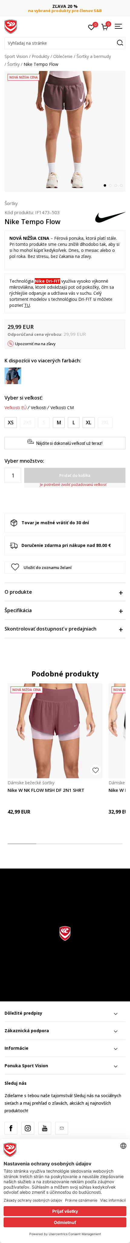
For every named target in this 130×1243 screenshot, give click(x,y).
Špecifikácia (18, 610)
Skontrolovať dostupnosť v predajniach (50, 628)
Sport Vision (16, 56)
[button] (65, 43)
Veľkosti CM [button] (62, 407)
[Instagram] (28, 1128)
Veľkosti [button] (38, 407)
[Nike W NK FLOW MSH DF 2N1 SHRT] (55, 730)
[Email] (62, 1128)
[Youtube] (45, 1128)
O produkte (18, 592)
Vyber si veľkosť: (24, 397)
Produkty (40, 56)
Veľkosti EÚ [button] (16, 407)
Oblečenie (63, 56)
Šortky (13, 64)
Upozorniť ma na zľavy (35, 343)
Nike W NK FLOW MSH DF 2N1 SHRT (46, 790)
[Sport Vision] (11, 26)
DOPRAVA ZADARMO (67, 6)
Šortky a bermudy (93, 56)
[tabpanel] (65, 131)
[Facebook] (11, 1128)
